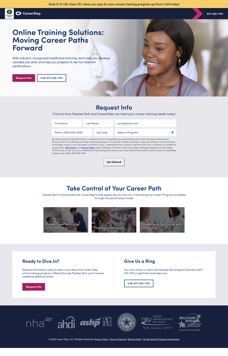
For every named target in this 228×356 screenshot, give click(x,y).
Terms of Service (118, 339)
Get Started (114, 162)
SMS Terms (70, 147)
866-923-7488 (79, 153)
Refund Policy (134, 339)
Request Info (23, 78)
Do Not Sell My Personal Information (161, 339)
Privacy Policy (88, 147)
